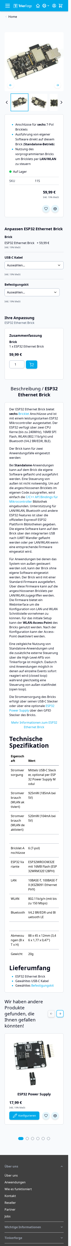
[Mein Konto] (54, 6)
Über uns (11, 1175)
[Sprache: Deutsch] (46, 6)
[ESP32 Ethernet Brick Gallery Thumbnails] (34, 102)
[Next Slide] (60, 1013)
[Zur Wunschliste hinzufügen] (46, 208)
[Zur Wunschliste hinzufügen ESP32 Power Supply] (46, 1115)
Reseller (10, 1203)
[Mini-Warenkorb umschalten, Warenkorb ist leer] (61, 6)
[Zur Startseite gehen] (23, 6)
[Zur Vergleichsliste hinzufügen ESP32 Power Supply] (55, 1115)
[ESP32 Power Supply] (34, 1063)
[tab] (20, 1138)
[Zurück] (10, 85)
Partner (10, 1209)
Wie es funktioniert (18, 1189)
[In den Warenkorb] (31, 364)
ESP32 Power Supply (34, 1094)
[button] (34, 1166)
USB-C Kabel (14, 257)
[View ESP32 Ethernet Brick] (19, 102)
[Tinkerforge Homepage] (38, 6)
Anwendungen (15, 1182)
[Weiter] (57, 85)
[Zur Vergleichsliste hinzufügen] (55, 208)
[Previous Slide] (51, 1013)
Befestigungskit (42, 985)
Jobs (8, 1216)
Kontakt (10, 1196)
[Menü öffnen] (8, 6)
